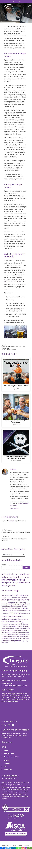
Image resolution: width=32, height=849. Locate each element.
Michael (5, 345)
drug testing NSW (6, 616)
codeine (14, 599)
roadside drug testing (14, 630)
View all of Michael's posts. (14, 508)
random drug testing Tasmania (17, 628)
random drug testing (7, 628)
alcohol (5, 349)
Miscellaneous (5, 348)
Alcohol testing (6, 346)
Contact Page (13, 701)
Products (7, 763)
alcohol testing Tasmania (19, 598)
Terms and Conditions (11, 757)
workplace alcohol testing (15, 634)
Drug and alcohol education (17, 346)
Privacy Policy (9, 754)
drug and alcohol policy (20, 600)
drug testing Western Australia (19, 626)
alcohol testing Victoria (7, 599)
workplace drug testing (11, 640)
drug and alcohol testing (17, 602)
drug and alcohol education (23, 599)
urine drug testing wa (19, 632)
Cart (5, 766)
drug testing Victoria (17, 623)
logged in (11, 521)
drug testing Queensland (13, 617)
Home (6, 751)
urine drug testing (10, 632)
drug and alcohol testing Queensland (19, 605)
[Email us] (19, 1)
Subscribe (5, 734)
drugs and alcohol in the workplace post (19, 610)
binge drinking (12, 349)
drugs (9, 610)
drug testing (15, 613)
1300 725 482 (7, 684)
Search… (4, 564)
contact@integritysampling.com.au (15, 686)
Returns (6, 760)
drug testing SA (22, 619)
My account (8, 769)
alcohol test (8, 595)
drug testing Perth (15, 616)
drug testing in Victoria (25, 613)
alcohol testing (17, 595)
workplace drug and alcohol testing (19, 638)
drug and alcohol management (8, 600)
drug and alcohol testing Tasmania (10, 606)
